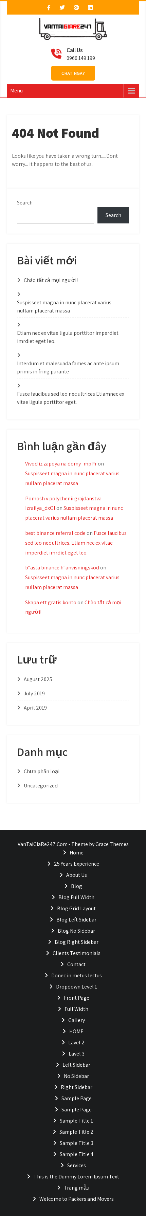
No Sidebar (76, 1076)
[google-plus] (76, 7)
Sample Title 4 (76, 1154)
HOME (76, 1031)
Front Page (76, 997)
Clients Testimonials (77, 953)
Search (25, 202)
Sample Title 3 (76, 1143)
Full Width (76, 1009)
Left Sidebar (76, 1064)
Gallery (76, 1020)
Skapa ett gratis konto (50, 602)
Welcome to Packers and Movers (76, 1198)
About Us (76, 874)
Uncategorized (41, 785)
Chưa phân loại (41, 771)
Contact (76, 964)
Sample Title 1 (76, 1120)
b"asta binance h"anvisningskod (62, 567)
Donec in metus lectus (76, 975)
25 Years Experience (76, 863)
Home (77, 852)
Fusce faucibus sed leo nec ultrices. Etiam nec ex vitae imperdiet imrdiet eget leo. (76, 542)
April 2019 (35, 707)
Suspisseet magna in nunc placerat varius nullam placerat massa (64, 306)
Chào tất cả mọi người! (51, 280)
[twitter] (62, 7)
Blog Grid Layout (76, 908)
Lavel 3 (77, 1053)
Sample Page (76, 1098)
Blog (76, 886)
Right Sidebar (76, 1087)
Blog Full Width (76, 897)
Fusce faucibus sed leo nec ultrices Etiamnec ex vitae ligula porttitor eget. (70, 398)
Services (76, 1165)
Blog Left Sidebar (76, 919)
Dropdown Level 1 (76, 986)
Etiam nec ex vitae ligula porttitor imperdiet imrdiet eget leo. (67, 337)
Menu (16, 90)
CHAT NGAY (73, 73)
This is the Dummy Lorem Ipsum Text (76, 1176)
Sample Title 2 (76, 1131)
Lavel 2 (76, 1042)
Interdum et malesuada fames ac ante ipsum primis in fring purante (68, 367)
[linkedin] (90, 7)
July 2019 (34, 693)
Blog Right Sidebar (76, 942)
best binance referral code (55, 533)
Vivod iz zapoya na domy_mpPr (61, 463)
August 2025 (38, 679)
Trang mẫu (76, 1187)
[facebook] (49, 7)
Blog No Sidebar (76, 930)
